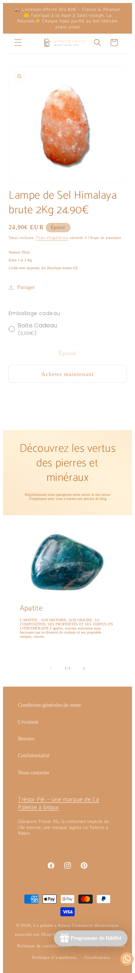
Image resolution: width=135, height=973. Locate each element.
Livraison (28, 722)
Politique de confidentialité (44, 946)
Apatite (31, 608)
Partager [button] (26, 287)
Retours (26, 739)
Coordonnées (97, 957)
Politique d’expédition (54, 957)
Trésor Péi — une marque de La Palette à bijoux (58, 803)
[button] (18, 42)
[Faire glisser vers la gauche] (51, 668)
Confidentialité (34, 755)
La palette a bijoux (51, 925)
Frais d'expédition (52, 238)
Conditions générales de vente (49, 705)
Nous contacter (34, 772)
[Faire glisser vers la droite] (84, 668)
